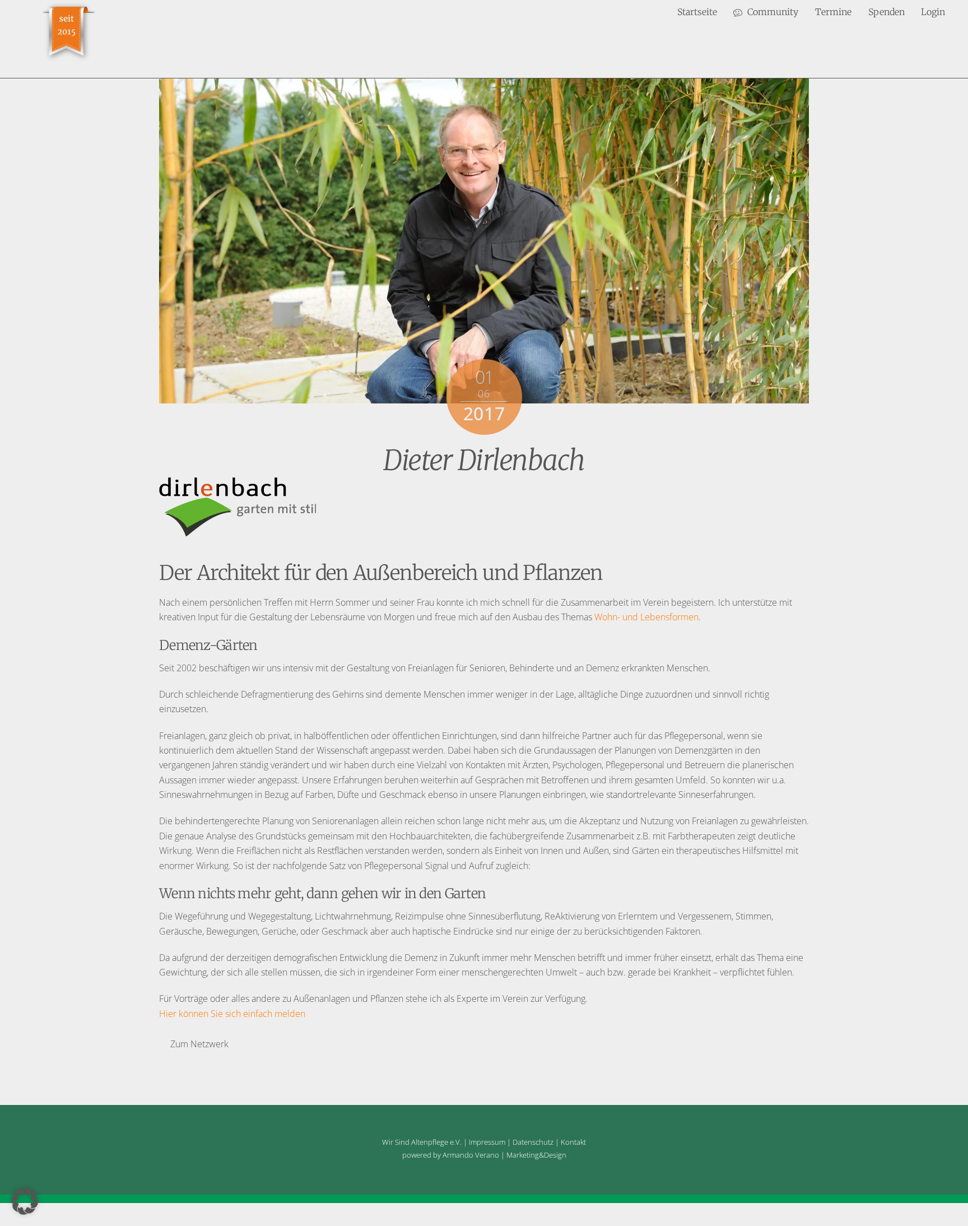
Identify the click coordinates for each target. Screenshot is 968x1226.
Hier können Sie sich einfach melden (232, 1013)
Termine (833, 11)
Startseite (697, 11)
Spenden (886, 11)
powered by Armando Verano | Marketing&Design (484, 1155)
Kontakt (573, 1142)
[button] (24, 1201)
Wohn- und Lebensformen (646, 617)
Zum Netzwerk (199, 1044)
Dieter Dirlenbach (484, 460)
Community (771, 11)
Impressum (487, 1142)
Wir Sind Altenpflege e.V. (422, 1142)
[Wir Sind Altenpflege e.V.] (69, 58)
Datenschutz (533, 1142)
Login (933, 11)
